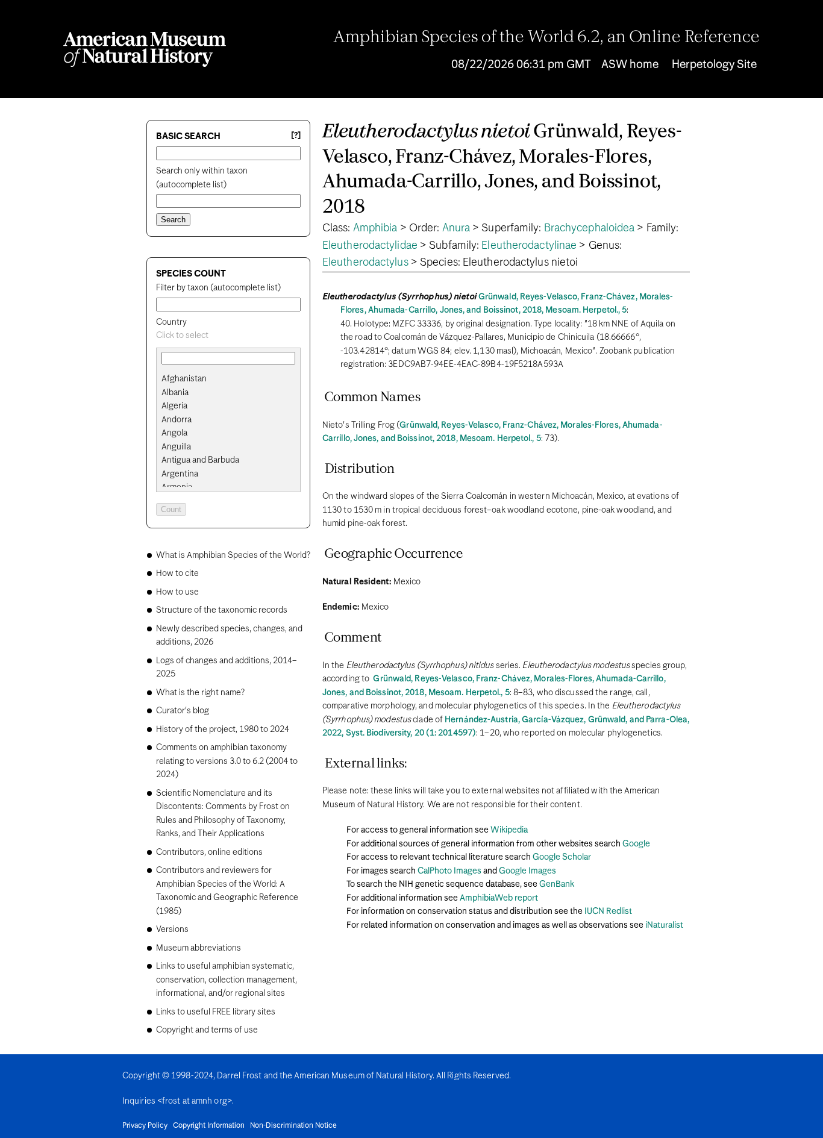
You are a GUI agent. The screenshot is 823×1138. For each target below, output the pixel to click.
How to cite (177, 573)
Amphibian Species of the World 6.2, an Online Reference (546, 38)
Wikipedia (509, 830)
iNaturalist (664, 925)
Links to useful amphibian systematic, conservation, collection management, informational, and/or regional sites (226, 980)
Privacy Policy (144, 1126)
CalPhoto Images (449, 871)
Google (636, 844)
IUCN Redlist (608, 911)
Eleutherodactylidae (370, 245)
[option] (233, 379)
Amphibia (375, 228)
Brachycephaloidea (589, 228)
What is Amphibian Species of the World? (233, 555)
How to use (177, 592)
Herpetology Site (714, 64)
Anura (456, 228)
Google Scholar (562, 857)
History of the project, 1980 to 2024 (222, 729)
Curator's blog (182, 711)
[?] (296, 136)
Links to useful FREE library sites (215, 1012)
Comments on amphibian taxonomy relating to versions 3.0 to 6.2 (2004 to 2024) (227, 761)
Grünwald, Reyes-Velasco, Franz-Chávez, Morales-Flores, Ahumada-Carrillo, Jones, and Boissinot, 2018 (502, 169)
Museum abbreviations (198, 948)
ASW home (630, 64)
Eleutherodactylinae (529, 245)
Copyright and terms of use (207, 1030)
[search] (228, 392)
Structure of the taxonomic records (221, 610)
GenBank (556, 884)
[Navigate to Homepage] (144, 49)
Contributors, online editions (209, 852)
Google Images (527, 871)
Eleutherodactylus (365, 262)
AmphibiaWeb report (499, 898)
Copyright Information (209, 1126)
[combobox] (228, 336)
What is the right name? (200, 693)
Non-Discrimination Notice (293, 1126)
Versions (172, 929)
